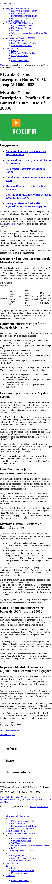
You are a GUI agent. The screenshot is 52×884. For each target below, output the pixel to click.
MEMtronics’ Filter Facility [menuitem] (23, 870)
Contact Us (10, 58)
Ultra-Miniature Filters (21, 28)
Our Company (12, 48)
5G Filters (15, 31)
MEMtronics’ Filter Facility (23, 53)
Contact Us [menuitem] (10, 876)
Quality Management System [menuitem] (23, 858)
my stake (11, 224)
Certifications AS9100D (21, 45)
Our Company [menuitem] (12, 864)
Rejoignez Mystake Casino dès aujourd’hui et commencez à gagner (26, 205)
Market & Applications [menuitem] (16, 831)
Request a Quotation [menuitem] (20, 880)
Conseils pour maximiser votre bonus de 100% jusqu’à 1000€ (28, 196)
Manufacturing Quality (18, 799)
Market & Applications (16, 21)
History (14, 50)
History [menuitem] (14, 868)
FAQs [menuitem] (13, 848)
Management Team (19, 55)
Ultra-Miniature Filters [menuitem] (21, 841)
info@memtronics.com (10, 730)
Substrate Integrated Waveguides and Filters (30, 33)
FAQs (13, 35)
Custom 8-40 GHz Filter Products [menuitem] (20, 834)
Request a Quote (7, 3)
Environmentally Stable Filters (24, 16)
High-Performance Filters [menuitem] (22, 838)
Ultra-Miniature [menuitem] (18, 823)
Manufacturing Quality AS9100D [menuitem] (20, 852)
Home (2, 797)
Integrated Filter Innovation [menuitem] (17, 817)
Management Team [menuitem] (19, 873)
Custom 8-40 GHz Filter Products (20, 23)
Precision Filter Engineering (23, 18)
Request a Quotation (20, 60)
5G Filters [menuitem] (15, 843)
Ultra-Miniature (18, 13)
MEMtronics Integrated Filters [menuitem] (24, 821)
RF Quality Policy (19, 40)
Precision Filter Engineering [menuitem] (23, 828)
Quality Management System (23, 43)
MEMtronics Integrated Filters (24, 11)
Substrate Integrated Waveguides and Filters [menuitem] (30, 846)
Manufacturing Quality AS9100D (20, 38)
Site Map (4, 802)
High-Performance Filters (22, 26)
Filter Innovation (13, 797)
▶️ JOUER (24, 127)
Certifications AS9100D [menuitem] (21, 860)
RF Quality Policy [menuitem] (19, 855)
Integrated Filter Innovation (17, 8)
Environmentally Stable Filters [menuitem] (24, 826)
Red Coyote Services (39, 806)
